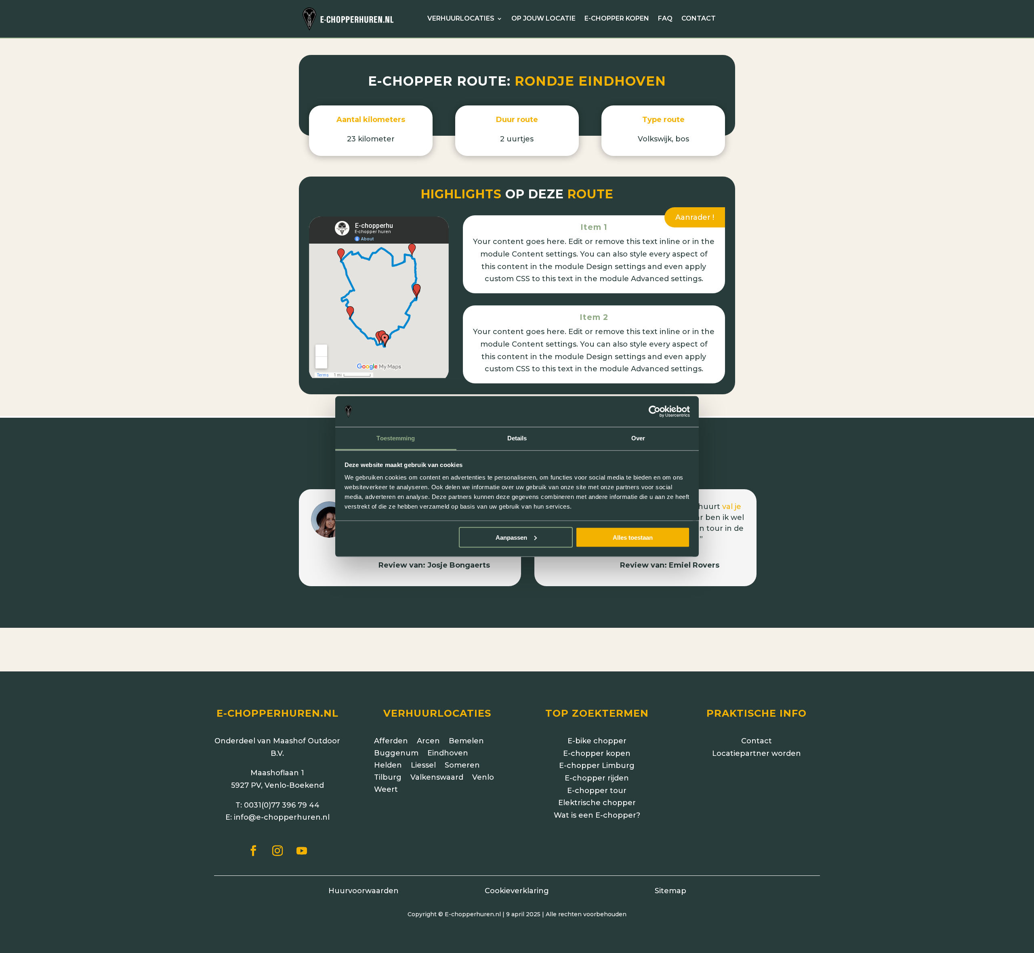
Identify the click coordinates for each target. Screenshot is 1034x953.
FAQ (665, 19)
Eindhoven (447, 753)
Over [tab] (638, 438)
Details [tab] (517, 438)
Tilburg (387, 778)
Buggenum (396, 753)
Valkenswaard (436, 778)
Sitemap (670, 890)
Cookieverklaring (517, 890)
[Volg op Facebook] (253, 850)
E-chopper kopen (616, 19)
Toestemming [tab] (395, 438)
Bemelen (466, 741)
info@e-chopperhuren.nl (282, 817)
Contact (698, 19)
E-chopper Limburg (597, 765)
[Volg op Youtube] (301, 850)
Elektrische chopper (597, 802)
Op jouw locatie (543, 19)
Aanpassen (511, 537)
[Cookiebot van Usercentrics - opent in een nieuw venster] (654, 412)
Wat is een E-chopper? (597, 815)
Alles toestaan (633, 537)
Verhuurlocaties (460, 19)
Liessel (423, 766)
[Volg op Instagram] (277, 850)
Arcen (428, 741)
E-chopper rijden (597, 778)
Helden (388, 766)
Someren (462, 766)
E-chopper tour (596, 790)
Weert (386, 790)
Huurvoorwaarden (363, 890)
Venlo (483, 778)
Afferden (391, 741)
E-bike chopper (596, 740)
